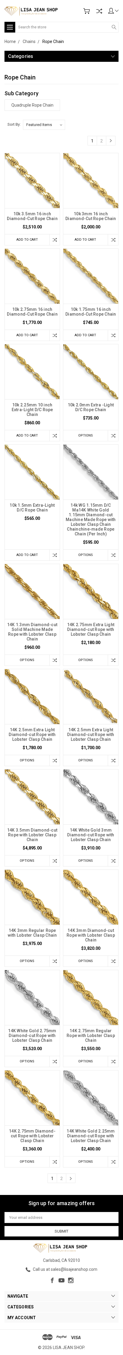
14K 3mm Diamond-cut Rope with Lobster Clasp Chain (91, 935)
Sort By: (14, 124)
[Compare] (99, 11)
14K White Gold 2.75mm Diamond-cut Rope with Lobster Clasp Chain (32, 1035)
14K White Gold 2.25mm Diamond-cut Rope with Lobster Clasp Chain (91, 1136)
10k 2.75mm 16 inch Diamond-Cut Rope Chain (32, 312)
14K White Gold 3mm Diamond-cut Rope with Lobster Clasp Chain (90, 835)
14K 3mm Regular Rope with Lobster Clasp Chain (32, 933)
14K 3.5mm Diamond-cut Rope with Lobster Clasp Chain (32, 835)
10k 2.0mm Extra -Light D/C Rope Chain (91, 407)
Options (85, 435)
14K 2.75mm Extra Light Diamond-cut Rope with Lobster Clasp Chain (91, 629)
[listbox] (44, 125)
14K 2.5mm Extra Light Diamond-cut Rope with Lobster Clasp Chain (32, 734)
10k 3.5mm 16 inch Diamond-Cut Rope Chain (32, 216)
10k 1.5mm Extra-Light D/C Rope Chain (32, 507)
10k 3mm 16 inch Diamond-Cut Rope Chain (90, 216)
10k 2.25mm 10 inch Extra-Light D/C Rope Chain (32, 409)
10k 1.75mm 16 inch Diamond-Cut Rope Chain (90, 312)
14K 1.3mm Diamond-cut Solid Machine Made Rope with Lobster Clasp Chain (32, 631)
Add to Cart (27, 240)
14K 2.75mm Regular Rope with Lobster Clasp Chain (91, 1035)
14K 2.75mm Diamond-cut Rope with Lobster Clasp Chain (32, 1136)
